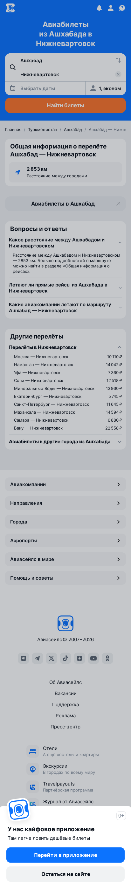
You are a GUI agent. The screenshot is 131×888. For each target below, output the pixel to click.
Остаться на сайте (65, 874)
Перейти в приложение (65, 855)
